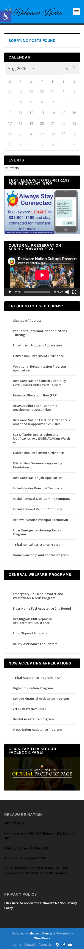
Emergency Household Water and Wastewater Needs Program (38, 596)
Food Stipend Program (30, 633)
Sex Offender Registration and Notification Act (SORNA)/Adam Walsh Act (41, 438)
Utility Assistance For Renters (35, 644)
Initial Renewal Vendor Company (37, 509)
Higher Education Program (33, 688)
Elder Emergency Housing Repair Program (37, 532)
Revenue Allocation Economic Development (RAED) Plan (35, 408)
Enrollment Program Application (37, 345)
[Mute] (67, 292)
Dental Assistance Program (33, 719)
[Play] (10, 292)
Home (16, 944)
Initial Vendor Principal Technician (38, 488)
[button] (5, 16)
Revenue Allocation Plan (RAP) (35, 395)
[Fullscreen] (74, 292)
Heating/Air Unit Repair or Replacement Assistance (32, 621)
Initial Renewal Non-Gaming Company (42, 499)
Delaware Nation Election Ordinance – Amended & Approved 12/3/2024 (41, 422)
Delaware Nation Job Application (37, 478)
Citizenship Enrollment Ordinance (38, 356)
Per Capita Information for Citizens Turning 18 (40, 333)
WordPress (42, 938)
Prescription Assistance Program (37, 730)
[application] (42, 275)
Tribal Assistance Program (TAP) (37, 678)
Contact (29, 944)
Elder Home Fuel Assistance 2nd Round (42, 608)
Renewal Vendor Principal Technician (40, 520)
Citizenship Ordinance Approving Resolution (37, 465)
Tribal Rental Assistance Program (38, 545)
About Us (45, 944)
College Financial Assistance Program (41, 699)
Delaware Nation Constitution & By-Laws (40, 383)
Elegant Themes (41, 933)
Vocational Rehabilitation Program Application (39, 368)
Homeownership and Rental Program (41, 555)
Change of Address (27, 320)
